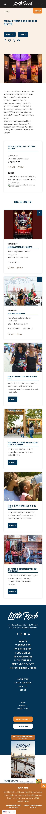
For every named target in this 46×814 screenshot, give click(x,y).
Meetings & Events (23, 664)
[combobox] (9, 812)
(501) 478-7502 (13, 262)
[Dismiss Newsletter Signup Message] (43, 785)
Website (9, 34)
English (9, 812)
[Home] (23, 3)
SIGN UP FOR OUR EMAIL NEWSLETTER (13, 806)
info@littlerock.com (29, 628)
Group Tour (23, 679)
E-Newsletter (22, 726)
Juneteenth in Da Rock (16, 313)
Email (22, 34)
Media (23, 702)
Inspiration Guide (22, 719)
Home (8, 12)
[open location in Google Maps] (23, 186)
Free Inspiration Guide (23, 668)
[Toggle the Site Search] (5, 3)
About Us (23, 686)
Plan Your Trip (23, 660)
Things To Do (23, 645)
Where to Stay (22, 649)
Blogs (23, 690)
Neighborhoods (23, 656)
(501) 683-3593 (14, 162)
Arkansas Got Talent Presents (20, 247)
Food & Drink (23, 652)
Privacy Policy (23, 708)
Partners (23, 705)
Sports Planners (22, 683)
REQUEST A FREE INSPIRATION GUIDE (33, 806)
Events (23, 641)
